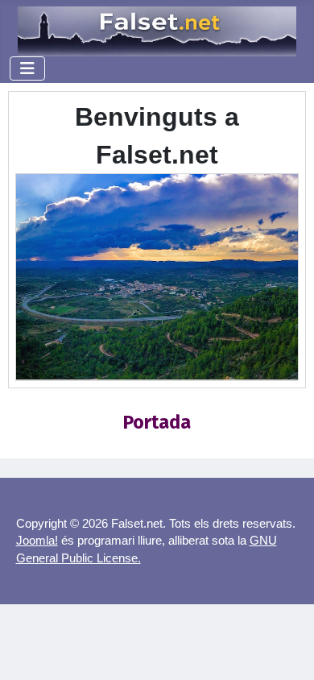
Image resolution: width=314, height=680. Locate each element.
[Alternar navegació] (27, 68)
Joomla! (37, 540)
